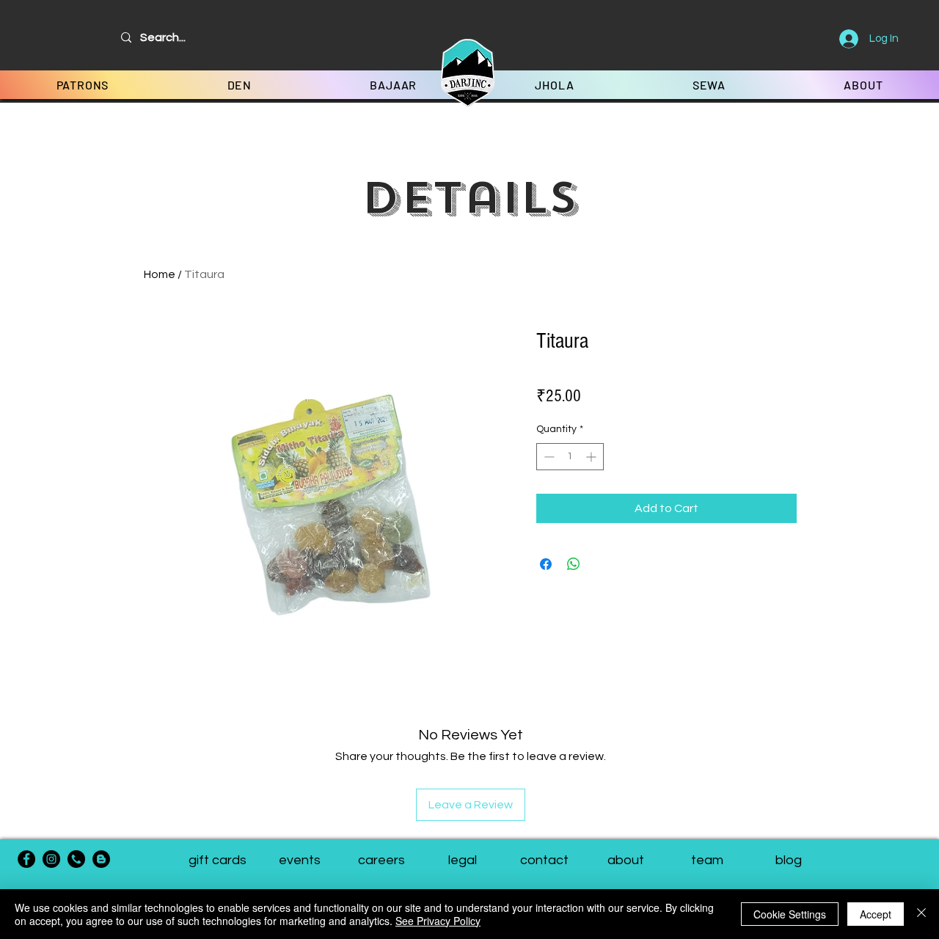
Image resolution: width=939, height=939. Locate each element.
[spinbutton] (570, 457)
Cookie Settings (789, 914)
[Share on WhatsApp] (573, 564)
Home (159, 274)
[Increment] (592, 457)
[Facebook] (26, 859)
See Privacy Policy (438, 920)
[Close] (921, 914)
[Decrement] (547, 457)
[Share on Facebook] (546, 564)
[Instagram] (51, 859)
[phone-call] (76, 859)
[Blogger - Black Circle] (101, 859)
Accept (875, 914)
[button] (707, 860)
